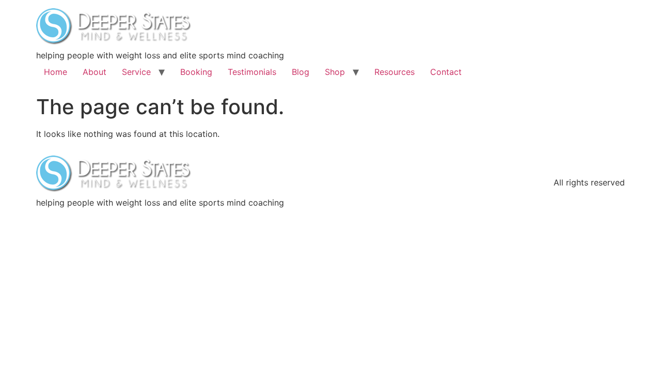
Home (55, 72)
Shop (335, 72)
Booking (196, 72)
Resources (394, 72)
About (94, 72)
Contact (446, 72)
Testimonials (252, 72)
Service (136, 72)
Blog (300, 72)
